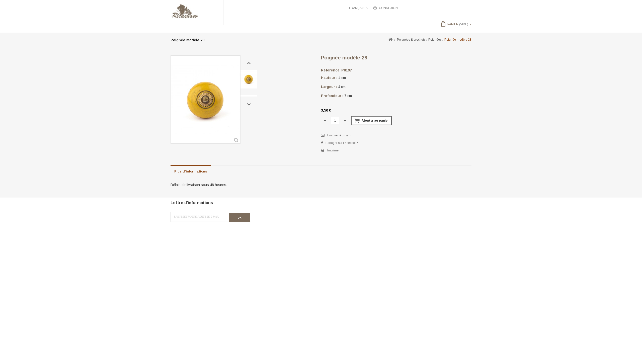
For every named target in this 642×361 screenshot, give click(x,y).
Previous (249, 63)
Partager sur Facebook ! (342, 143)
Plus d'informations (190, 171)
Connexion (388, 8)
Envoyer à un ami (339, 135)
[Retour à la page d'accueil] (390, 40)
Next (249, 105)
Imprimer (333, 150)
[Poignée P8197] (248, 79)
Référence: (331, 70)
